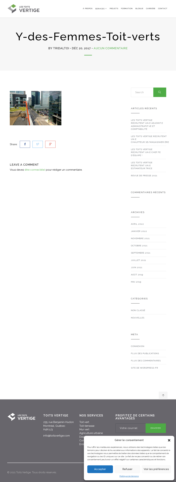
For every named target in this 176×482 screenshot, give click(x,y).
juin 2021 (136, 267)
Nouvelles (137, 318)
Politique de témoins (129, 476)
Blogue (139, 8)
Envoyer (156, 428)
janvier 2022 (139, 231)
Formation (127, 8)
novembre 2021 (140, 238)
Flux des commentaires (146, 360)
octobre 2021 (139, 245)
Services (99, 9)
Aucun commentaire (111, 48)
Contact (162, 8)
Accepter (100, 469)
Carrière (150, 8)
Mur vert (84, 429)
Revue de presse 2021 (144, 175)
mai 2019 (136, 282)
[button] (169, 440)
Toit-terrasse (86, 425)
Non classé (138, 310)
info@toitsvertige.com (56, 435)
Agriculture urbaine (91, 433)
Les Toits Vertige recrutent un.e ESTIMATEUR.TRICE (141, 165)
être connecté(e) (35, 169)
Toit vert (84, 422)
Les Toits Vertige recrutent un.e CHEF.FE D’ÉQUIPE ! (146, 152)
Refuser (127, 469)
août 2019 (137, 274)
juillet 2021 (138, 260)
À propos (87, 8)
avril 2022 (137, 224)
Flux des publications (145, 353)
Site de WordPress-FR (144, 368)
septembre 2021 (140, 253)
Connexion (137, 346)
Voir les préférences (156, 469)
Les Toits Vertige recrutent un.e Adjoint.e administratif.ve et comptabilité (147, 124)
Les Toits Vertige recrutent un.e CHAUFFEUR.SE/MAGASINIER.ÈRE (150, 139)
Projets (114, 8)
